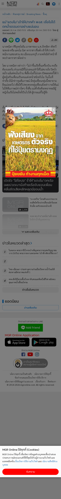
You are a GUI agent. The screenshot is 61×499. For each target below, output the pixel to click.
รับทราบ (30, 472)
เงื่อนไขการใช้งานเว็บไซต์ (26, 461)
